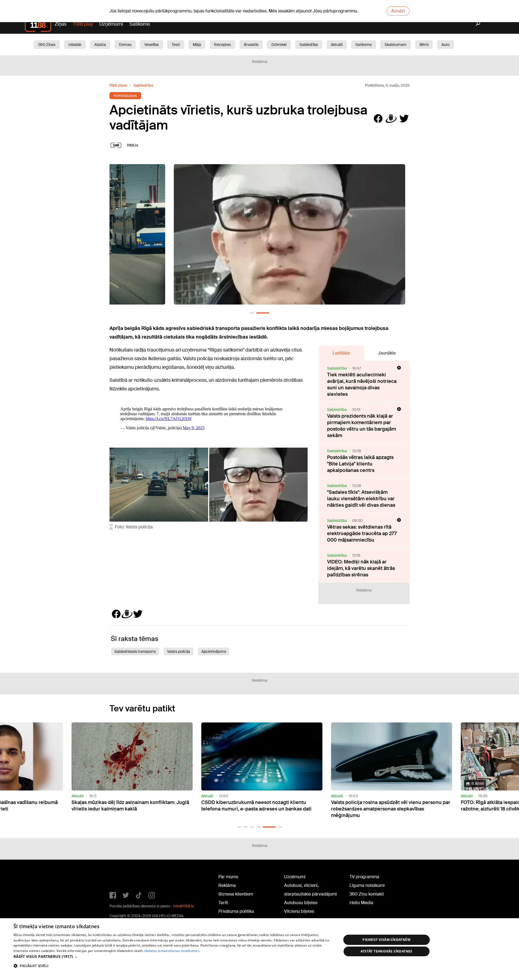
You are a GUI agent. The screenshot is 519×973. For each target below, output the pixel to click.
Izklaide (74, 44)
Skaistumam (396, 44)
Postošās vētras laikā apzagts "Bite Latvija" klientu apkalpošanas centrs (360, 464)
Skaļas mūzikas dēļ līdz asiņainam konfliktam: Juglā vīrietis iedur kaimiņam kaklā (128, 805)
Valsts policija (178, 651)
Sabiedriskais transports (135, 651)
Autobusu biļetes (300, 903)
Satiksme (139, 24)
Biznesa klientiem (235, 894)
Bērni (424, 44)
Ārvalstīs (251, 44)
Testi (176, 44)
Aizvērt (398, 11)
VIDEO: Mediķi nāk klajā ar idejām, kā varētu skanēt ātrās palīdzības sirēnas (361, 568)
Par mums (228, 877)
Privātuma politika (236, 911)
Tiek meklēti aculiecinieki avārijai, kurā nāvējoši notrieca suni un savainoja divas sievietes (362, 384)
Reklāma (227, 885)
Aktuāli (336, 44)
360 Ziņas (46, 44)
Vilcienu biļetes (299, 911)
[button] (252, 312)
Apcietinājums (213, 651)
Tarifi (223, 903)
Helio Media (361, 903)
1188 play (83, 24)
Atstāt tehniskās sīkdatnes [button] (386, 951)
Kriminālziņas (125, 95)
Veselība (151, 44)
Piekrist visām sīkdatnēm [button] (386, 939)
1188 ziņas (118, 85)
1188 (120, 878)
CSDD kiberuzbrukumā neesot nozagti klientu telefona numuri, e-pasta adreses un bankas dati (254, 805)
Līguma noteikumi (367, 885)
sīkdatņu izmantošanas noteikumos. (172, 950)
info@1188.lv (183, 906)
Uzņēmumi (111, 24)
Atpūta (100, 44)
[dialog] (259, 945)
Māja (197, 44)
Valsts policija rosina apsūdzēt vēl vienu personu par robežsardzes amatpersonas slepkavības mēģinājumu (388, 809)
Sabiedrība (309, 44)
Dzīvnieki (279, 44)
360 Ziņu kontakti (367, 894)
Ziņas (60, 24)
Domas (125, 44)
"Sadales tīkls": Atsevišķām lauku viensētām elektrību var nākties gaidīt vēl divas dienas (361, 498)
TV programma (364, 877)
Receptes (222, 44)
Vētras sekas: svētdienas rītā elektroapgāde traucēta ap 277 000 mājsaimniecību (362, 533)
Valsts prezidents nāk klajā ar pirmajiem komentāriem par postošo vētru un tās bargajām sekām (361, 426)
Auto (445, 44)
